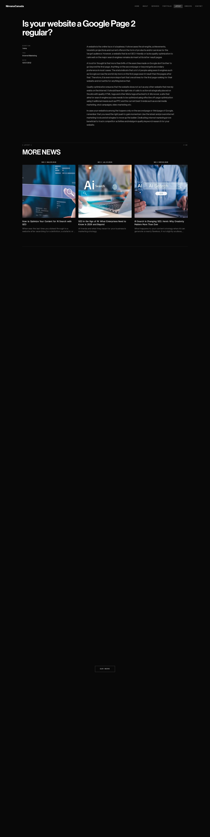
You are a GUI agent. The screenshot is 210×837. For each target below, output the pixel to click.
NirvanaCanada (15, 6)
